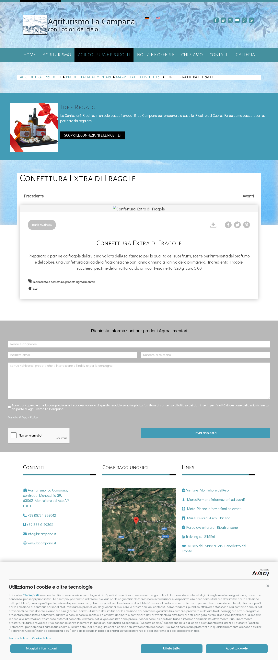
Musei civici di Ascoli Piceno (207, 518)
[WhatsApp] (251, 20)
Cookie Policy (41, 638)
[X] (230, 20)
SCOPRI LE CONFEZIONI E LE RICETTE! (92, 135)
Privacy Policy (18, 638)
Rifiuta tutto (171, 648)
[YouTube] (237, 20)
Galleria (245, 54)
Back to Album (42, 225)
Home (29, 54)
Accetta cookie (237, 648)
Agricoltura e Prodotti (104, 54)
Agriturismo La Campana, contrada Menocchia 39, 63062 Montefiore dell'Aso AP (46, 498)
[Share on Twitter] (237, 224)
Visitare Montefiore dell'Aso (207, 490)
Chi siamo (192, 54)
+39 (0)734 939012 (41, 515)
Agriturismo (57, 54)
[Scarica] (213, 224)
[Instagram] (223, 20)
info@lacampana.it (41, 533)
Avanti (248, 195)
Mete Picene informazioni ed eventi (213, 508)
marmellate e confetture (138, 77)
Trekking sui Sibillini (200, 536)
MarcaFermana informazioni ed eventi (215, 499)
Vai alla (23, 417)
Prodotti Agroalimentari (88, 77)
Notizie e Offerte (155, 54)
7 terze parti (31, 595)
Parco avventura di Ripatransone (212, 527)
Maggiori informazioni (41, 648)
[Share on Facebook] (228, 224)
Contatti (219, 54)
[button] (267, 586)
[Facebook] (216, 20)
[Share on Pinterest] (246, 224)
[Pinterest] (244, 20)
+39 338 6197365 (39, 524)
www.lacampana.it (41, 543)
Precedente (34, 195)
